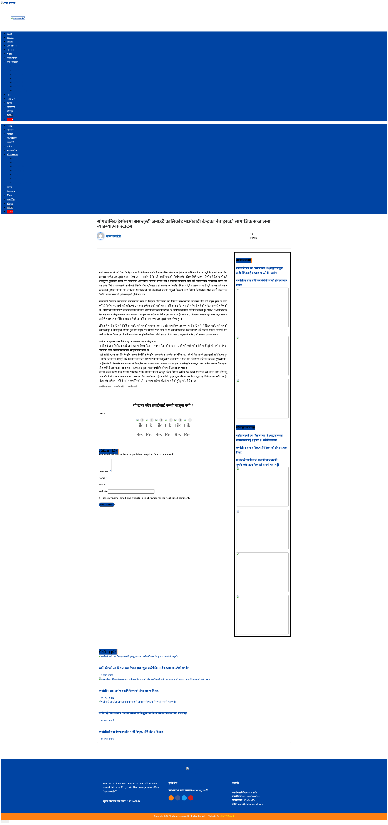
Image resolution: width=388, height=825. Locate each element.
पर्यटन (9, 54)
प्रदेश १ (16, 66)
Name (103, 478)
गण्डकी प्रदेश (19, 78)
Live (11, 119)
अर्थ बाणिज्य (12, 46)
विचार (9, 103)
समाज (9, 95)
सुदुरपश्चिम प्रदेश (20, 91)
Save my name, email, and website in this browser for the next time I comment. (146, 498)
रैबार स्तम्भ (11, 99)
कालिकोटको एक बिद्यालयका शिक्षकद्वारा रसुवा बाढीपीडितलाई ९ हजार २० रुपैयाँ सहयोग (259, 270)
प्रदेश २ (16, 70)
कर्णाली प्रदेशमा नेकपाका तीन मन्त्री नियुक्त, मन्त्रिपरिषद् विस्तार (131, 731)
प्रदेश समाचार (12, 62)
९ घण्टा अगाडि (106, 675)
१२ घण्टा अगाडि (107, 721)
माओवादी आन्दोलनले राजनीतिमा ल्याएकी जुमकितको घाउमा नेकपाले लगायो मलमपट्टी (257, 462)
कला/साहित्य (12, 58)
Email (102, 485)
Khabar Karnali (198, 816)
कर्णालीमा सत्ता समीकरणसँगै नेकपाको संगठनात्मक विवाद (129, 690)
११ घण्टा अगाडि (107, 698)
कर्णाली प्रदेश (19, 87)
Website (103, 491)
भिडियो (10, 115)
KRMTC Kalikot (227, 816)
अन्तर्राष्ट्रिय (11, 107)
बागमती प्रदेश (19, 74)
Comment (105, 472)
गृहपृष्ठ (9, 33)
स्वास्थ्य (10, 41)
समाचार (10, 37)
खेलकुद (10, 111)
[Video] (171, 797)
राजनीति (10, 50)
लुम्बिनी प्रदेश (19, 83)
